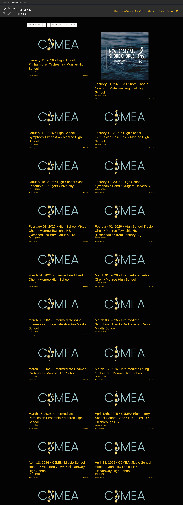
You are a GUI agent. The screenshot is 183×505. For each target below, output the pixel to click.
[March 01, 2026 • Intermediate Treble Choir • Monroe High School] (124, 259)
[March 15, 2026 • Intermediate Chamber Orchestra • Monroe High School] (58, 353)
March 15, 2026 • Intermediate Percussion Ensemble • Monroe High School (56, 418)
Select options (34, 75)
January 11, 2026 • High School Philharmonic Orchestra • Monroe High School (57, 64)
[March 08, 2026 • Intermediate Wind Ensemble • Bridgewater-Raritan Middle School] (58, 304)
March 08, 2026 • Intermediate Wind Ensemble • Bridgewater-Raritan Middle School (57, 324)
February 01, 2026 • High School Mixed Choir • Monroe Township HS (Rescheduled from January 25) (57, 231)
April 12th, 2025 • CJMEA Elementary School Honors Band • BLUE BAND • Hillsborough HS (122, 418)
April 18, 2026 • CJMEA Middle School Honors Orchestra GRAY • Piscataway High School (57, 467)
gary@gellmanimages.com (19, 2)
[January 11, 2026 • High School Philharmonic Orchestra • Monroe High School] (58, 44)
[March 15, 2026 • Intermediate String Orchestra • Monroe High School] (124, 353)
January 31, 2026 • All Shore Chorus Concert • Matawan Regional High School (121, 88)
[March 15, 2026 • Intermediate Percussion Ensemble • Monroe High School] (58, 398)
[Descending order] (49, 25)
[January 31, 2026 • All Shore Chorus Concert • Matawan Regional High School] (124, 56)
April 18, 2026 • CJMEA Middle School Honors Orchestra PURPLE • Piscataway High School (123, 467)
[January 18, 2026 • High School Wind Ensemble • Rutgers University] (58, 166)
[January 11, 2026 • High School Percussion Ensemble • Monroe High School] (124, 117)
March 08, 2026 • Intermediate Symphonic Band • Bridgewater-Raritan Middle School (123, 324)
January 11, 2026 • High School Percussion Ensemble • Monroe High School (122, 137)
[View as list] (75, 25)
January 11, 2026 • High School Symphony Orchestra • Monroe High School (55, 137)
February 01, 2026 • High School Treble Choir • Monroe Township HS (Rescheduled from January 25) (124, 231)
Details (86, 75)
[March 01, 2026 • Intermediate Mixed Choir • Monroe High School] (58, 259)
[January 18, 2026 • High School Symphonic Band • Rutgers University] (124, 166)
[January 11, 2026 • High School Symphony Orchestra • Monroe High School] (58, 117)
